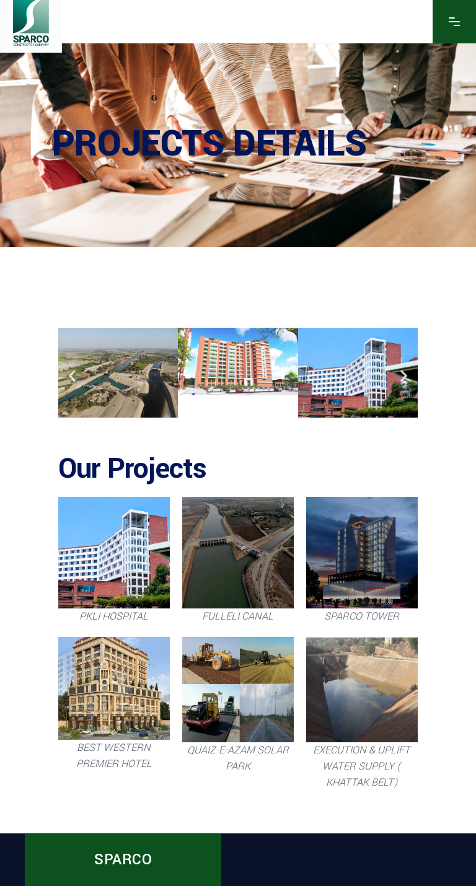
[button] (72, 375)
